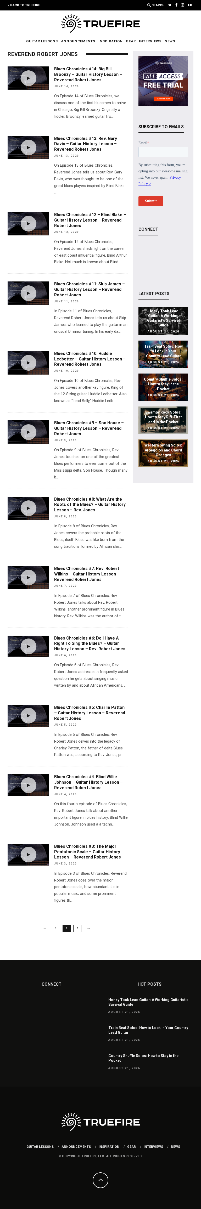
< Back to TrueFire (24, 5)
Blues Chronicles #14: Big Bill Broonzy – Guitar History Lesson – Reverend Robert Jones (88, 74)
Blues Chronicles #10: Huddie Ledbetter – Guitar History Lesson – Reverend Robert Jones (90, 359)
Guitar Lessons (42, 41)
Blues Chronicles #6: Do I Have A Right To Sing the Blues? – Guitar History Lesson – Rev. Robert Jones (89, 644)
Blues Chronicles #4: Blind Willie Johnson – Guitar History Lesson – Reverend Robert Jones (88, 782)
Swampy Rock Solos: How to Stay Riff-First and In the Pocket (163, 417)
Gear (131, 41)
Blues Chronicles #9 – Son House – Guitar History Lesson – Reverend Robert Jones (89, 428)
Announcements (78, 41)
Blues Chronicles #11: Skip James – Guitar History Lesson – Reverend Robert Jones (89, 289)
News (170, 41)
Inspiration (110, 41)
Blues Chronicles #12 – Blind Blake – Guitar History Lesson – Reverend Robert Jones (90, 220)
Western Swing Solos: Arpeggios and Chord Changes (163, 450)
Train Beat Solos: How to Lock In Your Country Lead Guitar (163, 351)
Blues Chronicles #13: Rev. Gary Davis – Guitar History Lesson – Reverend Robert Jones (85, 144)
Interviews (150, 41)
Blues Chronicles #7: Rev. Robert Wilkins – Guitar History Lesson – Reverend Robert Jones (87, 574)
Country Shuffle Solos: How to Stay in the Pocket (163, 384)
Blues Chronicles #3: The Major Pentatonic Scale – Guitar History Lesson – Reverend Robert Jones (87, 852)
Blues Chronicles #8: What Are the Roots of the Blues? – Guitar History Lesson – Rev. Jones (90, 505)
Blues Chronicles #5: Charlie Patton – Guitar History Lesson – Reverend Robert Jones (89, 713)
